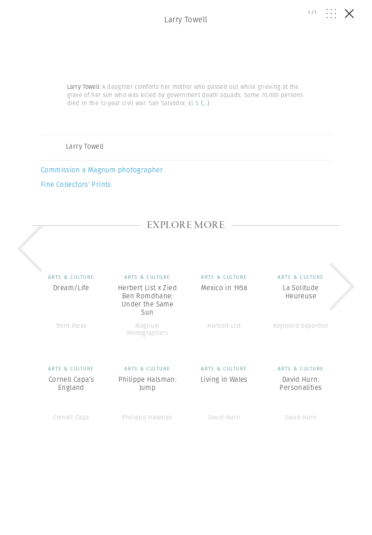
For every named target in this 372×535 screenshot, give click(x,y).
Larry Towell (185, 19)
